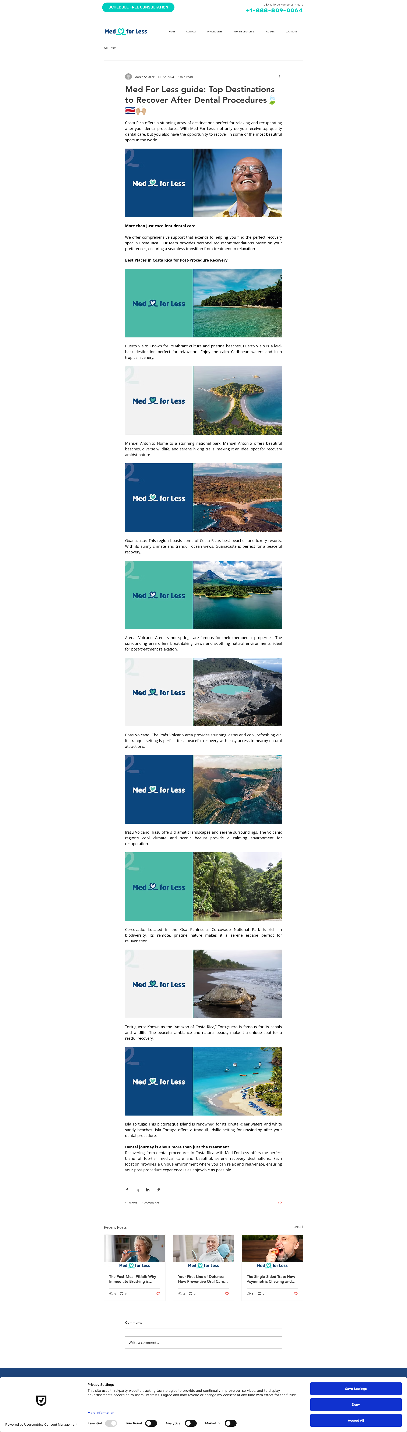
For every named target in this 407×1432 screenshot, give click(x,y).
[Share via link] (158, 1190)
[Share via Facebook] (127, 1190)
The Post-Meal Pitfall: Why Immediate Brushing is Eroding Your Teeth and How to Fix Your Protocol (134, 1279)
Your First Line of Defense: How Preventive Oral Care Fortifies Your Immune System (201, 1279)
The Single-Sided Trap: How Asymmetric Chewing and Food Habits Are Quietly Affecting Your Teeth (271, 1279)
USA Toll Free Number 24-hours (283, 4)
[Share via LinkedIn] (148, 1190)
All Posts (110, 48)
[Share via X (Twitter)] (137, 1190)
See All (298, 1227)
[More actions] (279, 76)
